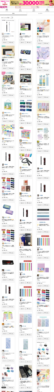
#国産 (7, 193)
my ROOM (47, 10)
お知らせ (33, 10)
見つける (20, 10)
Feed (7, 10)
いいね (12, 42)
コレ (5, 42)
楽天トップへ (50, 7)
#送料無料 (4, 380)
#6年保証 (3, 193)
